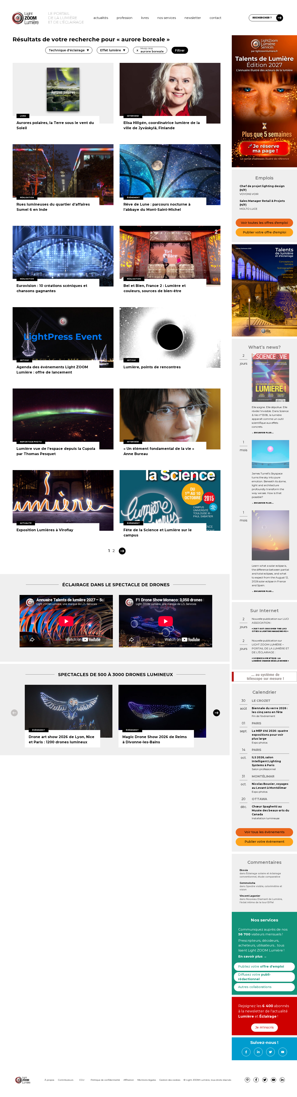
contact (215, 18)
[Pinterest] (247, 1079)
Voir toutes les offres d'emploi (264, 223)
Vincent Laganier (250, 895)
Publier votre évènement (264, 842)
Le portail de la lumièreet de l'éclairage (66, 17)
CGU (81, 1080)
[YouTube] (282, 1052)
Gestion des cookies (169, 1080)
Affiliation (128, 1080)
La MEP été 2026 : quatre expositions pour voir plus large (270, 734)
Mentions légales (146, 1080)
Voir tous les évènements (264, 832)
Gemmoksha (247, 883)
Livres (145, 18)
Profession (124, 18)
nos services (166, 18)
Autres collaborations (255, 987)
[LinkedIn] (258, 1052)
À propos (49, 1080)
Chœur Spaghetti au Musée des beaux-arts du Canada (270, 810)
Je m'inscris (264, 1027)
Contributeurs (65, 1080)
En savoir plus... (264, 433)
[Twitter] (270, 1052)
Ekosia (244, 870)
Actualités (100, 18)
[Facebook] (246, 1052)
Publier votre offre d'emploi (264, 232)
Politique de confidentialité (105, 1080)
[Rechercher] (279, 17)
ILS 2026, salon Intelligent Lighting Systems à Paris (266, 761)
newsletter (193, 18)
